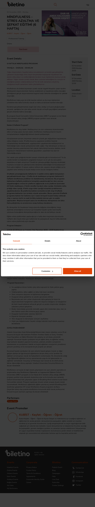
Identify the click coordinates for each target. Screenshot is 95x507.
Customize (45, 271)
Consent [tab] (16, 241)
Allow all (77, 271)
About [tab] (78, 241)
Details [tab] (47, 241)
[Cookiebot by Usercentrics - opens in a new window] (82, 234)
